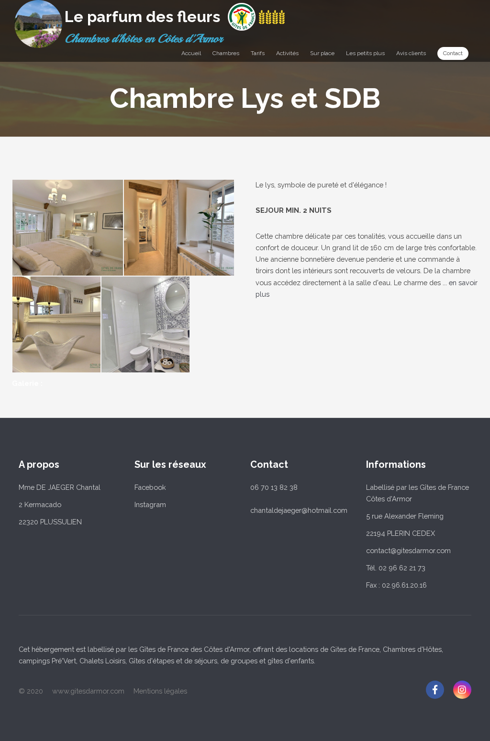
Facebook (150, 487)
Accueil (191, 53)
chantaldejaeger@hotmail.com (298, 510)
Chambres (225, 53)
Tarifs (258, 53)
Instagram (150, 504)
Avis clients (411, 53)
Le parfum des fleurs (142, 17)
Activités (287, 53)
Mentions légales (160, 691)
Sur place (322, 53)
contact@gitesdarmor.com (408, 550)
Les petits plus (365, 53)
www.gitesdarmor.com (88, 691)
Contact (453, 53)
